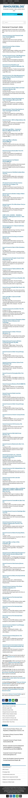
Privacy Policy (14, 788)
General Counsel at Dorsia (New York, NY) (13, 150)
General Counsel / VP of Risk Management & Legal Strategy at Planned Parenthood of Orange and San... (13, 77)
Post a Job (12, 3)
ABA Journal (5, 769)
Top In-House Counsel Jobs (9, 706)
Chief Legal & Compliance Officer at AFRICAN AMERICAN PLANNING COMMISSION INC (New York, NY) (14, 490)
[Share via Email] (13, 700)
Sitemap (18, 792)
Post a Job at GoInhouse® (9, 715)
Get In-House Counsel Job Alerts (10, 719)
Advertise (5, 3)
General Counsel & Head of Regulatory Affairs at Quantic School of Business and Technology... (14, 321)
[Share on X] (6, 700)
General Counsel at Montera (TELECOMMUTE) (14, 384)
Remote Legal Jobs (7, 708)
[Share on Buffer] (16, 700)
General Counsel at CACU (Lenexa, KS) (12, 424)
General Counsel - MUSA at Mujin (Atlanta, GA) (14, 120)
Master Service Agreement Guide (10, 777)
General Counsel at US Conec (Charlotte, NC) (14, 278)
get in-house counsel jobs (8, 672)
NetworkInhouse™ (7, 767)
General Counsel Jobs (8, 709)
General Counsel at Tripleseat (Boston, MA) (13, 268)
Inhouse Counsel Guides (15, 694)
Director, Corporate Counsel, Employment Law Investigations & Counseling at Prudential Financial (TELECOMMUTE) (13, 747)
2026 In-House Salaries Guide (10, 713)
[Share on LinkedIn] (10, 700)
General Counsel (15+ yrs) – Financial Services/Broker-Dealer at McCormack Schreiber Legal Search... (12, 456)
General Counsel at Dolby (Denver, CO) (12, 635)
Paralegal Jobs (6, 772)
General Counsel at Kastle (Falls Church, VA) (14, 287)
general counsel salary (14, 662)
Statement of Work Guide (8, 782)
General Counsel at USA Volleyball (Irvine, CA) (14, 468)
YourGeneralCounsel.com (9, 774)
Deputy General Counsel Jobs (10, 711)
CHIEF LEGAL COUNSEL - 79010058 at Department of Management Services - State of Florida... (13, 217)
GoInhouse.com (11, 656)
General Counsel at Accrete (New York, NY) (13, 308)
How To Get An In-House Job (9, 717)
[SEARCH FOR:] (14, 22)
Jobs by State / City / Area (9, 721)
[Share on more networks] (20, 796)
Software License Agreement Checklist (12, 779)
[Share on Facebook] (3, 700)
